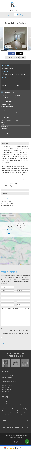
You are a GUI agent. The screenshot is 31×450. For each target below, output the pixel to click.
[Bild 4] (21, 50)
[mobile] (28, 4)
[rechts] (22, 14)
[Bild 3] (15, 50)
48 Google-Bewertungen (23, 448)
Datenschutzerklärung (13, 328)
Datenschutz (18, 439)
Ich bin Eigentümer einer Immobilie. (10, 337)
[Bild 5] (27, 50)
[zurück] (3, 363)
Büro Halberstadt (6, 389)
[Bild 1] (4, 50)
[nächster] (27, 363)
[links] (8, 14)
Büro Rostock (5, 391)
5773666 (5, 82)
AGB (12, 439)
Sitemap (24, 439)
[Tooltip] (29, 445)
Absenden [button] (15, 343)
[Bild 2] (10, 50)
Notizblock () (10, 57)
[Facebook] (22, 10)
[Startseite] (15, 4)
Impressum (8, 439)
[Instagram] (25, 10)
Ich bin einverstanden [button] (15, 234)
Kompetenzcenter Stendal (9, 381)
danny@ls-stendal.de (7, 205)
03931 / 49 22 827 (12, 10)
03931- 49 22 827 (27, 441)
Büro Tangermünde (7, 385)
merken (17, 57)
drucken (23, 57)
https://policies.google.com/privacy (15, 230)
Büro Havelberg (6, 387)
